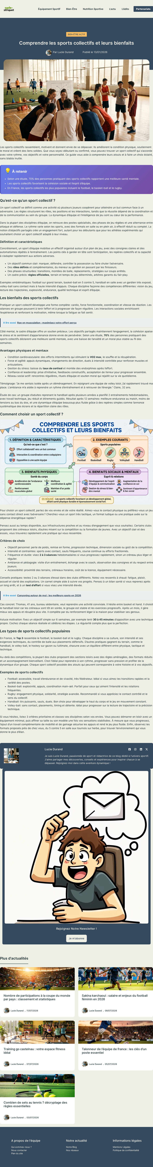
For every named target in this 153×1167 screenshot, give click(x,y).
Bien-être (71, 8)
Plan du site (17, 1153)
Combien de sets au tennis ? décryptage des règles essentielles (35, 1104)
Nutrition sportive (93, 8)
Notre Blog (71, 1147)
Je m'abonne (76, 938)
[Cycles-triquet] (9, 9)
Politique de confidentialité (126, 1150)
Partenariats (143, 8)
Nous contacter (19, 1150)
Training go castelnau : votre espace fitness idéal (34, 1050)
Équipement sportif (49, 8)
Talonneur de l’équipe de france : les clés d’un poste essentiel (114, 1050)
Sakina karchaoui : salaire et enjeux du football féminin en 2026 (115, 997)
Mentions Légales (121, 1147)
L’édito (125, 8)
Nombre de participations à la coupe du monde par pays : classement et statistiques (37, 997)
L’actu (112, 8)
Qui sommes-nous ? (21, 1147)
